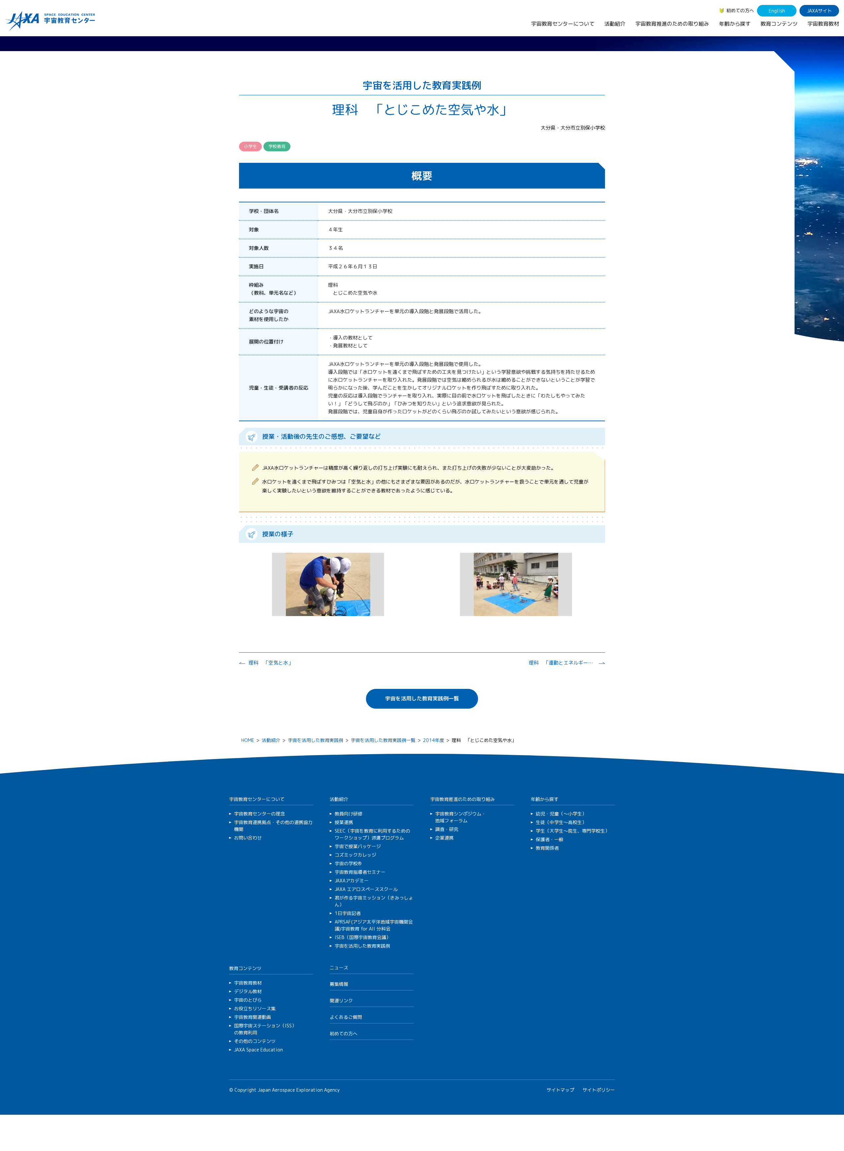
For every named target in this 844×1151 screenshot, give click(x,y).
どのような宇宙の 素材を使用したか (268, 315)
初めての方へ (740, 10)
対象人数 (259, 248)
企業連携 (444, 838)
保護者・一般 (549, 839)
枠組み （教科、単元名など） (273, 288)
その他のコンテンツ (255, 1041)
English (777, 11)
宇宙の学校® (348, 863)
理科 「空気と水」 (271, 662)
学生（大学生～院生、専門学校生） (573, 831)
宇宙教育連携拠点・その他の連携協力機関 (273, 825)
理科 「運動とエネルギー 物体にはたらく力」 (562, 662)
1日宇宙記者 (348, 913)
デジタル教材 (248, 991)
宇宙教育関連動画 (252, 1017)
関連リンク (341, 1000)
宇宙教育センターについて (562, 23)
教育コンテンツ (779, 23)
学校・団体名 (264, 211)
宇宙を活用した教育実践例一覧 (422, 698)
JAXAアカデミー (352, 880)
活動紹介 (614, 23)
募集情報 (339, 984)
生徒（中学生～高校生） (561, 822)
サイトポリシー (599, 1090)
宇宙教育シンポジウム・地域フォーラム (460, 817)
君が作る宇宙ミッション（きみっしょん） (374, 901)
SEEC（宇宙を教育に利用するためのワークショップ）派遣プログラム (372, 834)
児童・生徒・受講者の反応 (278, 387)
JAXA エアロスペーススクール (366, 889)
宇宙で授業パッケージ (358, 846)
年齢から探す (735, 23)
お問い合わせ (248, 838)
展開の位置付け (266, 341)
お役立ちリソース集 (255, 1008)
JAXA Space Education (258, 1050)
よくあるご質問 (346, 1017)
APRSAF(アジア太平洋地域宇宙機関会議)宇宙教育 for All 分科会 (374, 925)
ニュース (339, 967)
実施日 (256, 266)
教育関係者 (547, 848)
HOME (247, 740)
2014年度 (433, 740)
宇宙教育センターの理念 (259, 814)
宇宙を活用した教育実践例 (315, 740)
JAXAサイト (819, 11)
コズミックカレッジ (355, 855)
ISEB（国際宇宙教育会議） (363, 937)
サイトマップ (560, 1090)
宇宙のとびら (248, 1000)
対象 (254, 229)
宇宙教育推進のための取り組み (672, 23)
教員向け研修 (348, 814)
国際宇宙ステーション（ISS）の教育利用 (265, 1029)
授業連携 (344, 822)
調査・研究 (446, 829)
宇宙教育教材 (823, 23)
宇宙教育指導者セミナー (360, 872)
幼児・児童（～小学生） (561, 814)
